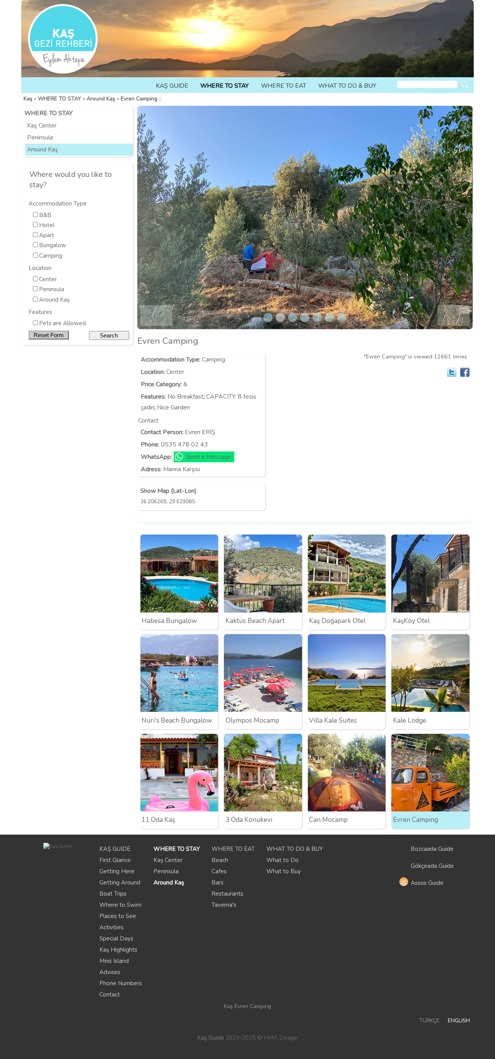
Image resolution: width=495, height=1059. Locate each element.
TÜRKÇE (429, 1020)
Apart (46, 235)
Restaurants (227, 894)
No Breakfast (185, 396)
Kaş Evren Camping (247, 1006)
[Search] (465, 85)
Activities (111, 927)
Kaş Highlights (118, 950)
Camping (50, 256)
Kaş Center (41, 125)
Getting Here (117, 871)
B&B (45, 215)
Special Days (116, 938)
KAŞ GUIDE (172, 85)
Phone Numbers (120, 983)
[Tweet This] (451, 372)
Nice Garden (173, 407)
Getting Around (119, 882)
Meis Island (114, 961)
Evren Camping (139, 98)
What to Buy (283, 871)
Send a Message (208, 457)
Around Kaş (101, 98)
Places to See (117, 916)
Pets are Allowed (62, 323)
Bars (218, 882)
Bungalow (52, 245)
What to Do (282, 860)
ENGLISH (459, 1020)
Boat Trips (112, 894)
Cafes (219, 871)
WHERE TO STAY (224, 85)
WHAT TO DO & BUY (347, 85)
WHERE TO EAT (283, 85)
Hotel (47, 225)
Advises (109, 972)
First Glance (115, 860)
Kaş (28, 98)
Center (48, 279)
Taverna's (224, 905)
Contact (109, 994)
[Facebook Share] (464, 372)
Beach (220, 860)
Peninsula (40, 137)
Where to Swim (120, 905)
